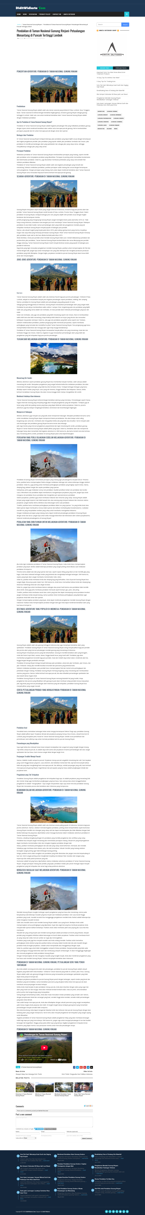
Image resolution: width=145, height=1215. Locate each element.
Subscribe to (20, 1138)
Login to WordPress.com (50, 1129)
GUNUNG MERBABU (115, 115)
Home (19, 14)
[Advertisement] (54, 54)
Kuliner (109, 128)
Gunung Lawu (102, 125)
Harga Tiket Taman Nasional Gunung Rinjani (82, 1094)
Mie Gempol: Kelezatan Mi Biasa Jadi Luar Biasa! (112, 94)
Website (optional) (72, 1131)
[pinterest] (127, 1211)
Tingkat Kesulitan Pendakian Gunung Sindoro (71, 1177)
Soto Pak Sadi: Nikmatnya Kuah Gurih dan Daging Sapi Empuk (112, 86)
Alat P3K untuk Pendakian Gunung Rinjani (108, 1188)
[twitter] (106, 1211)
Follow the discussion (91, 1106)
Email (42, 1131)
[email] (120, 1211)
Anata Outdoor (69, 14)
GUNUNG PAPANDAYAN (104, 118)
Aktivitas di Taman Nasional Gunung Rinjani (43, 1094)
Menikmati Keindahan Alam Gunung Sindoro (71, 1154)
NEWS (25, 14)
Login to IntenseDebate (39, 1129)
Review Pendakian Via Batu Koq (104, 1179)
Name (17, 1131)
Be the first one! (43, 1111)
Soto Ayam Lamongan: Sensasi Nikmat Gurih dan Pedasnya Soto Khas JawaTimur (112, 104)
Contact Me (57, 14)
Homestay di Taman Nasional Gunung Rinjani (24, 1094)
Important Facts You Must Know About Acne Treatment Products (111, 73)
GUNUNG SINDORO (103, 121)
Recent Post (104, 68)
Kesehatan (33, 14)
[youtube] (123, 1211)
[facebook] (110, 1211)
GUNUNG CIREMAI (112, 111)
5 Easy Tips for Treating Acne (106, 81)
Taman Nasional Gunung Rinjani (32, 24)
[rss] (116, 1211)
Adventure (101, 111)
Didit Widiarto (46, 1211)
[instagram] (113, 1211)
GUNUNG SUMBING (116, 121)
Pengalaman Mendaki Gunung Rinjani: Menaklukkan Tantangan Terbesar (109, 99)
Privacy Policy (44, 14)
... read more (46, 1160)
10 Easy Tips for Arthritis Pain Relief (108, 78)
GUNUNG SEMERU (119, 118)
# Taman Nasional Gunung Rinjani (31, 1067)
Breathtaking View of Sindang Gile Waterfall (110, 90)
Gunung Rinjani (114, 125)
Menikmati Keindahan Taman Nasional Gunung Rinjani (63, 1094)
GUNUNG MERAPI (103, 115)
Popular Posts (121, 68)
